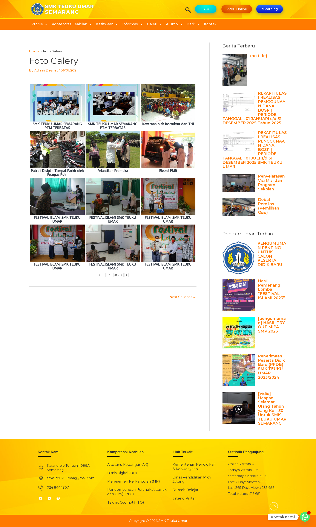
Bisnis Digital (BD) (122, 473)
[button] (189, 10)
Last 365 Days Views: (245, 488)
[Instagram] (60, 498)
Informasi (130, 24)
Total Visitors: (238, 494)
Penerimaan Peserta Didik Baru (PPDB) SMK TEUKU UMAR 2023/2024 (271, 367)
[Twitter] (51, 498)
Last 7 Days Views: (243, 482)
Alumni (172, 24)
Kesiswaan (105, 24)
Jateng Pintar (184, 498)
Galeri (152, 24)
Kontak (210, 24)
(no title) (258, 55)
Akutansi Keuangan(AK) (127, 465)
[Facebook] (42, 498)
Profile (37, 24)
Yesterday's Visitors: (243, 476)
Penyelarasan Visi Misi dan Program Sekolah (271, 182)
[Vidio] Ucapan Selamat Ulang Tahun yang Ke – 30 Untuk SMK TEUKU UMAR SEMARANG (272, 408)
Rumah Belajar (185, 490)
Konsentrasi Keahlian (69, 24)
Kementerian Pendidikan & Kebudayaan (194, 466)
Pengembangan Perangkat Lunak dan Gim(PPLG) (137, 492)
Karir (191, 24)
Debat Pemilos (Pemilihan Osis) (268, 206)
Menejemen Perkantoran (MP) (133, 481)
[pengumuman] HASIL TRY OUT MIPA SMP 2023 (272, 325)
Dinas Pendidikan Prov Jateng (192, 479)
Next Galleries (182, 297)
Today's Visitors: (240, 470)
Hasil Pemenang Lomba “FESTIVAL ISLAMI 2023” (271, 289)
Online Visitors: (240, 464)
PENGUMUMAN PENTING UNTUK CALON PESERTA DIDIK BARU (272, 254)
